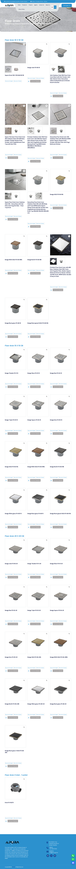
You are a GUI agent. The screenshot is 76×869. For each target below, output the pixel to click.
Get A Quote (66, 5)
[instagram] (51, 855)
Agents (35, 5)
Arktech (13, 866)
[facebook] (47, 855)
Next (24, 53)
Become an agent (9, 81)
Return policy (22, 9)
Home (19, 5)
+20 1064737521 (53, 848)
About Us (48, 5)
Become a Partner (17, 81)
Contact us (41, 5)
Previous (6, 53)
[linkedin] (54, 855)
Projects (30, 5)
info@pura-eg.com (53, 852)
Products (24, 5)
